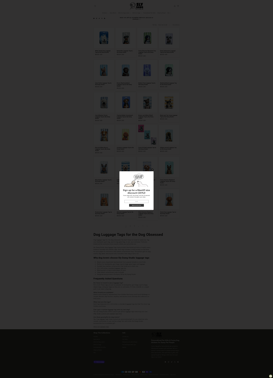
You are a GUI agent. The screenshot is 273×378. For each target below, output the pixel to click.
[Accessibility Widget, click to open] (270, 376)
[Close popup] (152, 169)
